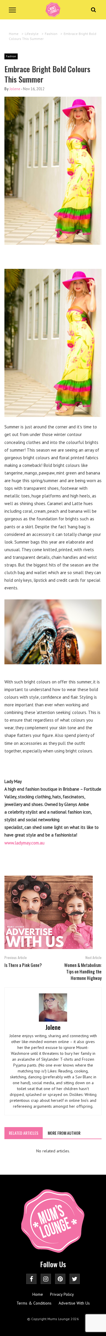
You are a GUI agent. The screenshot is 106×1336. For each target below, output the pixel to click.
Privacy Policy (62, 1294)
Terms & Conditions (34, 1303)
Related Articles (23, 1133)
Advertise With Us (74, 1303)
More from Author (64, 1133)
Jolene (14, 88)
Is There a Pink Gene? (23, 965)
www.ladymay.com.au (24, 843)
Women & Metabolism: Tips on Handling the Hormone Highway (83, 971)
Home (37, 1294)
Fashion (11, 56)
